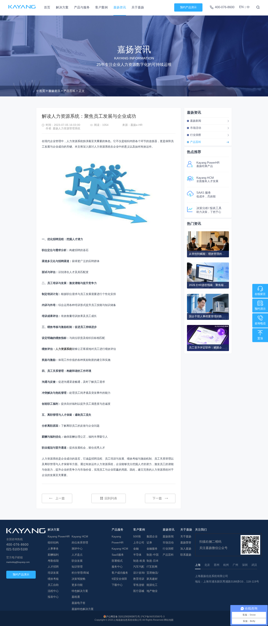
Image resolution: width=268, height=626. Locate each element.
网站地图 (168, 620)
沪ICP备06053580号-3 (152, 616)
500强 (137, 536)
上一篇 (60, 498)
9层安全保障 (119, 578)
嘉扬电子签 (78, 602)
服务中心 (117, 566)
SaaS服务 (118, 554)
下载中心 (117, 584)
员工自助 (53, 584)
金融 (136, 548)
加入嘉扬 (185, 548)
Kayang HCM (80, 536)
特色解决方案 (80, 590)
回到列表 (111, 498)
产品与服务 (82, 7)
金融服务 (152, 548)
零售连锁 (138, 584)
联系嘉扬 (185, 554)
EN (241, 7)
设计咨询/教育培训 (139, 575)
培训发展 (53, 572)
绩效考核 (53, 578)
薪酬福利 (53, 554)
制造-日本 (153, 560)
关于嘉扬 (137, 7)
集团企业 (152, 536)
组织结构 (53, 542)
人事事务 (53, 548)
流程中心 (53, 590)
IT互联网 (152, 566)
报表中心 (53, 596)
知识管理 (77, 566)
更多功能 (77, 584)
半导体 (137, 554)
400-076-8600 (224, 7)
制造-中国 (153, 554)
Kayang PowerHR (59, 536)
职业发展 (77, 560)
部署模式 (117, 560)
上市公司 (138, 542)
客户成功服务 (120, 572)
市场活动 (195, 127)
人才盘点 (77, 554)
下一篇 (157, 498)
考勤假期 (53, 560)
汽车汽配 (138, 566)
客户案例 (101, 7)
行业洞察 (195, 134)
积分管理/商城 (80, 572)
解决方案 (62, 7)
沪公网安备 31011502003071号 (123, 616)
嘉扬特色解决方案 (83, 609)
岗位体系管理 (80, 542)
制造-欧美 (139, 560)
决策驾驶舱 (78, 578)
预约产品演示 (188, 7)
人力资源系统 (64, 348)
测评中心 (77, 548)
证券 (149, 542)
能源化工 (152, 584)
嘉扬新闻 (195, 120)
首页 (47, 7)
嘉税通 (76, 596)
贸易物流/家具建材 (152, 575)
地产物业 (152, 590)
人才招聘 (53, 566)
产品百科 (69, 91)
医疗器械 (138, 590)
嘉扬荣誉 (185, 542)
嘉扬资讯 (119, 7)
